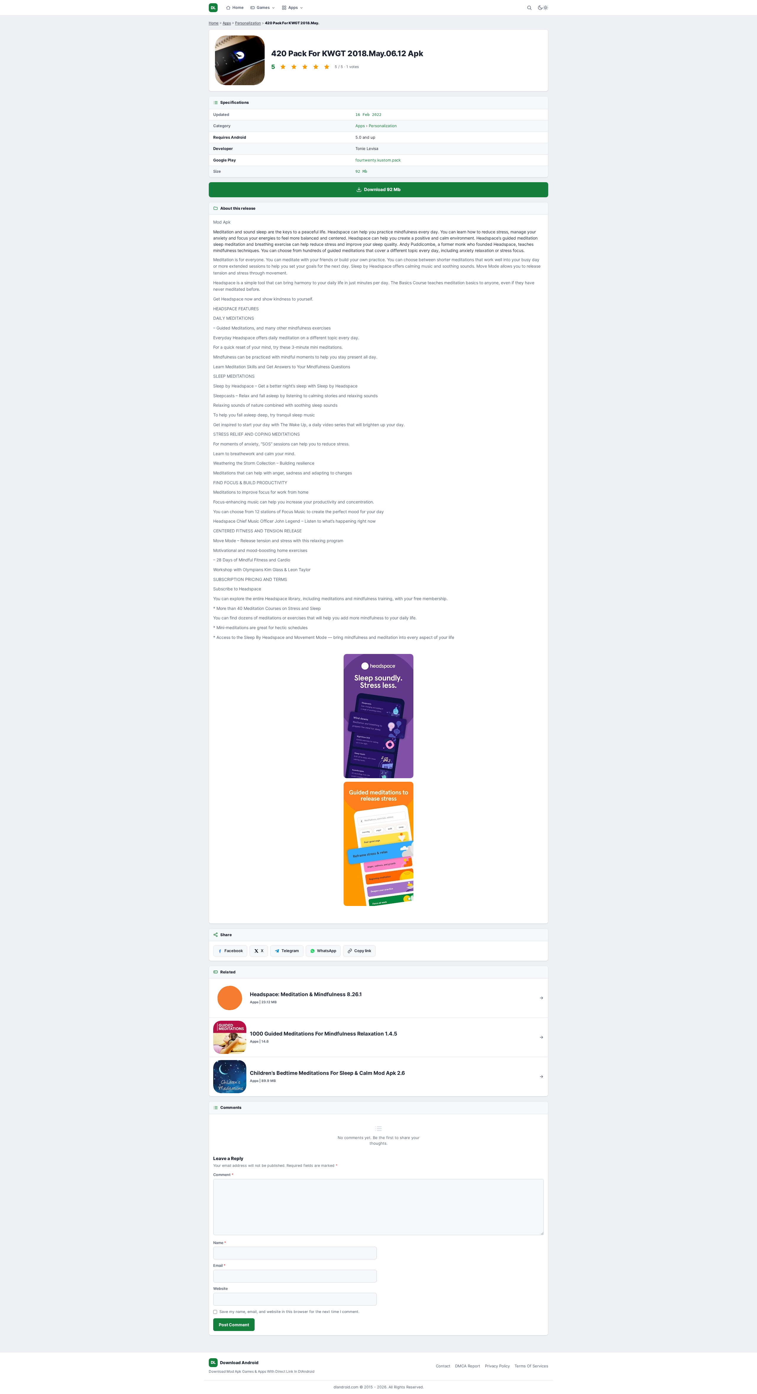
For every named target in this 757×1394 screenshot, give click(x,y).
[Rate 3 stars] (305, 67)
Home (238, 7)
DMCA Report (467, 1366)
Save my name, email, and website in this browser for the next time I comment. (289, 1311)
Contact (443, 1366)
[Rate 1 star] (283, 67)
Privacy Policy (497, 1366)
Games (263, 7)
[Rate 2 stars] (294, 67)
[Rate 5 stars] (327, 67)
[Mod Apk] (378, 716)
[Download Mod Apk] (378, 844)
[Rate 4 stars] (316, 67)
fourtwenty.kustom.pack (378, 160)
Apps (293, 7)
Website (220, 1288)
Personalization (248, 23)
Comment (223, 1174)
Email (219, 1265)
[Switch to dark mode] (543, 7)
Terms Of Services (531, 1366)
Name (219, 1242)
